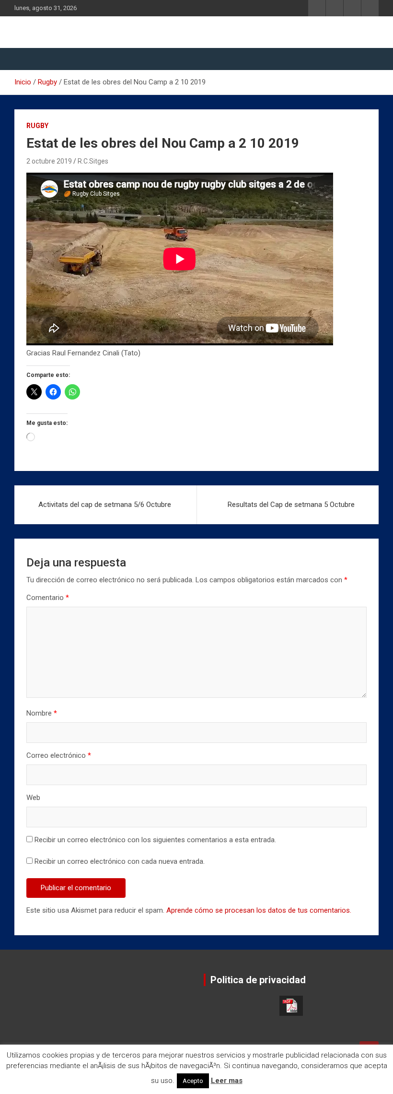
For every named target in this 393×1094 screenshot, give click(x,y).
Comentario (47, 597)
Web (33, 797)
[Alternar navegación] (26, 59)
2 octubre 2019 (49, 161)
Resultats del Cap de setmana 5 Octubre (291, 504)
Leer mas (227, 1080)
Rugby (37, 125)
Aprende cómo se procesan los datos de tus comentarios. (258, 910)
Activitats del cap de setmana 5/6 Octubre (104, 504)
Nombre (41, 713)
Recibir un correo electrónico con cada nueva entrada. (120, 861)
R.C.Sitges (93, 161)
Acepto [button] (193, 1080)
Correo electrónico (58, 755)
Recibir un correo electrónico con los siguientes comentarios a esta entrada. (155, 839)
